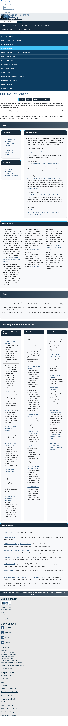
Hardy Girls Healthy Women (33, 415)
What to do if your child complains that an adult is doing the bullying (56, 446)
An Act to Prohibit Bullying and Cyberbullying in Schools (10, 142)
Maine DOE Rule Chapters (9, 708)
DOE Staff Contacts (6, 668)
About (2, 26)
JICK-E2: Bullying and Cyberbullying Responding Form (43, 178)
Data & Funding (21, 30)
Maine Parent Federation (54, 388)
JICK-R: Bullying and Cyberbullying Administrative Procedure (42, 152)
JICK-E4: (30, 209)
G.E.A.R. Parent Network (55, 376)
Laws (22, 99)
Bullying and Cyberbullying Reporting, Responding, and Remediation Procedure (43, 213)
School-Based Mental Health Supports (12, 76)
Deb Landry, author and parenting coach (56, 355)
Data (29, 99)
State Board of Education (8, 702)
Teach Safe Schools (9, 564)
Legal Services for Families (9, 64)
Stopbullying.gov (8, 532)
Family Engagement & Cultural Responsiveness (15, 52)
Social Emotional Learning (9, 80)
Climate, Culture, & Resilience (33, 32)
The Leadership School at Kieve (9, 470)
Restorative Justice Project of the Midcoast (10, 428)
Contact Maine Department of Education (12, 665)
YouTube (7, 637)
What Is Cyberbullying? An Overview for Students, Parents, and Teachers (25, 577)
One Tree (7, 410)
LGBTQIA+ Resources (8, 60)
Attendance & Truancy (7, 44)
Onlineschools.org (9, 570)
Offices (12, 26)
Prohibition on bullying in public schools (10, 152)
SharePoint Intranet (6, 675)
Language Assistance (15, 19)
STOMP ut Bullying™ (10, 537)
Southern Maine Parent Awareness (55, 411)
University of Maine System (9, 712)
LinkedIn (7, 642)
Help (4, 7)
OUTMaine (8, 391)
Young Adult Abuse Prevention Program (33, 467)
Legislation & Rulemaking (8, 688)
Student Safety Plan (33, 188)
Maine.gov (4, 612)
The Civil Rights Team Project (33, 367)
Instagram (8, 632)
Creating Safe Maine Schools (11, 342)
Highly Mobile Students (8, 56)
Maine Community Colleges (9, 715)
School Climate (5, 72)
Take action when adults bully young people (55, 436)
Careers (3, 682)
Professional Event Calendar (9, 692)
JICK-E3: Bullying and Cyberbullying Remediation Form (43, 195)
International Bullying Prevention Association (17, 550)
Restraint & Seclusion (7, 68)
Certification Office (6, 685)
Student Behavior (6, 84)
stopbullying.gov (34, 249)
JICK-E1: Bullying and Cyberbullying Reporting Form (43, 163)
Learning (35, 26)
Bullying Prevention (48, 32)
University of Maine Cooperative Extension (10, 498)
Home (1, 32)
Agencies (6, 3)
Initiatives (46, 26)
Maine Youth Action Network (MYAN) (33, 432)
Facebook (8, 627)
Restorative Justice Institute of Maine (10, 444)
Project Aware (31, 446)
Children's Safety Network (11, 557)
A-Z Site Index (5, 678)
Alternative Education (7, 36)
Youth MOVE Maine (33, 487)
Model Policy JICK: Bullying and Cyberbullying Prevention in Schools (11, 172)
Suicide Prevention (7, 88)
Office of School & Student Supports (14, 32)
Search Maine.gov (8, 9)
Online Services (8, 5)
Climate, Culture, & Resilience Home (12, 40)
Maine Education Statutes (8, 705)
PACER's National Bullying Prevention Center (17, 544)
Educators (23, 26)
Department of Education (15, 14)
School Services (6, 30)
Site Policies (4, 614)
